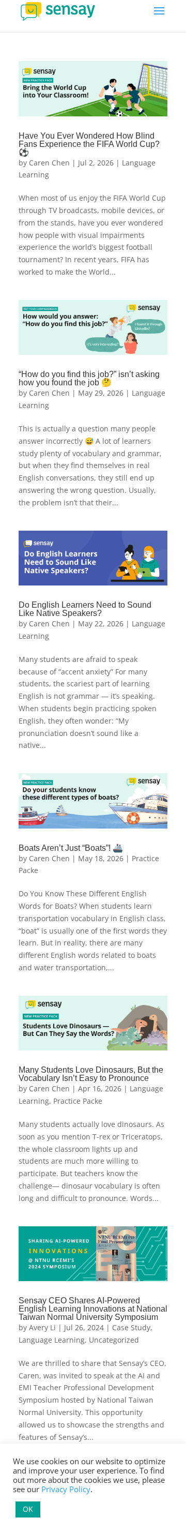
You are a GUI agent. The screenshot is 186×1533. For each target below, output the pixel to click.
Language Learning (52, 1340)
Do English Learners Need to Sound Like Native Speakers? (85, 609)
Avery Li (42, 1327)
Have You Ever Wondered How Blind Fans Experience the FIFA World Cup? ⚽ (89, 144)
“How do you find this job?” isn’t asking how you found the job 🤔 (89, 378)
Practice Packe (77, 1101)
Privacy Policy (65, 1489)
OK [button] (28, 1509)
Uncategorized (114, 1340)
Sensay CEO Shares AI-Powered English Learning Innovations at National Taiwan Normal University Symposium (93, 1308)
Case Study (131, 1327)
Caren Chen (49, 163)
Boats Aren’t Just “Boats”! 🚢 (71, 848)
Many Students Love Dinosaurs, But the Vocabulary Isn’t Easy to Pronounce (91, 1074)
